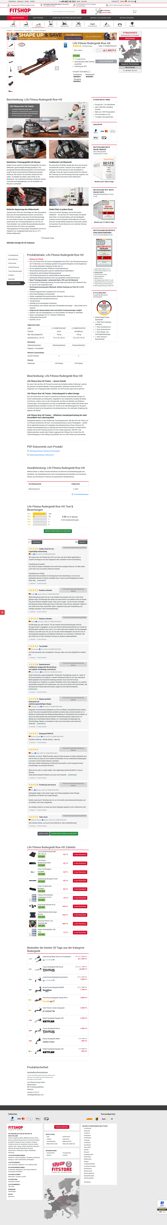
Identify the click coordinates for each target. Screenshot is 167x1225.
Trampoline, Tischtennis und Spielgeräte (66, 18)
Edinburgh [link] (36, 1157)
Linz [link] (26, 1164)
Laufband (87, 1133)
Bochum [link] (31, 1138)
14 (49, 516)
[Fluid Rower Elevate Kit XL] (32, 906)
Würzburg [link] (11, 1152)
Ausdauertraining (17, 18)
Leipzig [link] (19, 1146)
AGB (47, 1136)
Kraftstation (87, 1138)
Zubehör (11, 275)
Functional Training (89, 1166)
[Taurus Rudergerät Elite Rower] (38, 969)
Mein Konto (131, 1)
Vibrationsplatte (89, 1178)
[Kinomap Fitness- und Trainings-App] (32, 924)
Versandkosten (51, 1141)
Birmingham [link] (22, 1157)
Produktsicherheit (14, 283)
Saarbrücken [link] (12, 1150)
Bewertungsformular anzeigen (58, 531)
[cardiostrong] (49, 960)
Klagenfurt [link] (21, 1164)
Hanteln (86, 1150)
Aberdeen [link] (11, 1157)
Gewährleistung (13, 267)
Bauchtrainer (88, 1168)
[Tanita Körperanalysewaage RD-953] (32, 915)
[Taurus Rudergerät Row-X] (38, 1030)
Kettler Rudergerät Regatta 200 (53, 1049)
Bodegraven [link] (19, 1169)
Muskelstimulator (89, 1176)
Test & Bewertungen (15, 271)
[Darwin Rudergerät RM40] (38, 1041)
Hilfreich (32, 583)
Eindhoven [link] (33, 1169)
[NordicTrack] (49, 990)
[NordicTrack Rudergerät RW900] (38, 989)
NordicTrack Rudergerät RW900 (53, 987)
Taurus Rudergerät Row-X (51, 1028)
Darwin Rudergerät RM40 (51, 1039)
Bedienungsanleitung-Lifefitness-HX (41, 455)
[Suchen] (83, 11)
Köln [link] (15, 1146)
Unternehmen (12, 1)
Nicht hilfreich (42, 583)
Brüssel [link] (17, 1181)
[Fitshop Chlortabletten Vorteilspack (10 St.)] (32, 898)
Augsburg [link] (16, 1138)
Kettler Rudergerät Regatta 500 (53, 1018)
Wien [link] (35, 1164)
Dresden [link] (37, 1140)
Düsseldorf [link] (11, 1142)
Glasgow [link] (10, 1159)
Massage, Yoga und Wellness (100, 18)
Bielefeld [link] (26, 1138)
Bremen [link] (25, 1140)
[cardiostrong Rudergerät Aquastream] (38, 979)
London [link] (16, 1159)
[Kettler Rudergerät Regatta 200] (38, 1051)
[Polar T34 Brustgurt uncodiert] (32, 872)
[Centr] (49, 1011)
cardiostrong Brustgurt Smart (48, 879)
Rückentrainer (88, 1171)
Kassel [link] (36, 1144)
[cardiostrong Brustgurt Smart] (32, 880)
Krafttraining (38, 18)
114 (50, 514)
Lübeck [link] (24, 1146)
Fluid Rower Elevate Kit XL (47, 905)
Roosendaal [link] (11, 1171)
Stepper (86, 1161)
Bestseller (11, 279)
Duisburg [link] (18, 1142)
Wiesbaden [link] (32, 1150)
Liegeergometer (88, 1154)
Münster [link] (10, 1148)
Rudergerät (28, 30)
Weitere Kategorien (127, 18)
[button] (10, 45)
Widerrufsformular (52, 1144)
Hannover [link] (17, 1144)
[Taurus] (49, 970)
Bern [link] (13, 1176)
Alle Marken (87, 1182)
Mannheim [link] (30, 1146)
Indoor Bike (87, 1147)
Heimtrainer (87, 1157)
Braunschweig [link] (17, 1140)
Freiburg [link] (34, 1142)
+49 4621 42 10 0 (131, 70)
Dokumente (12, 263)
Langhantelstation (89, 1164)
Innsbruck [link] (15, 1164)
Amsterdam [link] (11, 1169)
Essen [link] (23, 1142)
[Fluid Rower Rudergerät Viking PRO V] (38, 1000)
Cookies (48, 1139)
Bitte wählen (78, 50)
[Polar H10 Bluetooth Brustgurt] (32, 889)
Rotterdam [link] (19, 1171)
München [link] (36, 1146)
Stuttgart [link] (26, 1150)
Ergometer (87, 1131)
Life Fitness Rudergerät (39, 30)
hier (61, 266)
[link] (96, 131)
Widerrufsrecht (67, 1141)
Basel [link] (10, 1176)
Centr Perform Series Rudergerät (53, 1008)
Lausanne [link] (18, 1176)
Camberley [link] (30, 1157)
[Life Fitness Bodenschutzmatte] (32, 863)
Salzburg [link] (31, 1164)
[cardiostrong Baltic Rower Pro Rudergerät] (38, 959)
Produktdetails (13, 255)
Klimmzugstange (89, 1173)
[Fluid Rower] (49, 1001)
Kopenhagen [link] (12, 1191)
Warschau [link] (11, 1196)
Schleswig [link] (19, 1150)
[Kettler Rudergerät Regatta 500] (38, 1020)
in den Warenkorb (106, 61)
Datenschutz (66, 1136)
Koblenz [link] (10, 1146)
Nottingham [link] (30, 1159)
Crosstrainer (87, 1128)
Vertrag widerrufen (61, 1127)
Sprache (122, 1)
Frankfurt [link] (28, 1142)
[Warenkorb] (135, 11)
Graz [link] (9, 1164)
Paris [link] (12, 1186)
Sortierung (36, 542)
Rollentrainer (88, 1159)
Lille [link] (9, 1186)
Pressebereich (67, 1153)
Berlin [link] (21, 1138)
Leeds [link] (16, 1157)
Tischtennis (87, 1142)
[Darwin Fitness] (49, 1042)
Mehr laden (43, 834)
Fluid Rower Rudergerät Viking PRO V (55, 998)
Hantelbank (87, 1145)
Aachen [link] (10, 1138)
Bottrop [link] (10, 1140)
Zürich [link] (24, 1176)
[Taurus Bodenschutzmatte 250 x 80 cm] (32, 854)
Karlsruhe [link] (30, 1144)
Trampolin (87, 1140)
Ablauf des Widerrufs (69, 1144)
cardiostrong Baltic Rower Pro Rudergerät (57, 957)
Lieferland (114, 1)
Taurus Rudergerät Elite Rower (53, 967)
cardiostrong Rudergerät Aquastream (55, 977)
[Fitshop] (20, 11)
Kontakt (32, 1)
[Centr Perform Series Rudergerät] (38, 1010)
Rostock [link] (30, 1148)
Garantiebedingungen (81, 494)
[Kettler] (49, 1021)
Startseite (9, 30)
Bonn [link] (36, 1138)
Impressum (20, 1)
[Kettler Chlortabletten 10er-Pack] (32, 932)
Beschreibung (13, 259)
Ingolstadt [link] (24, 1144)
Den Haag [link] (27, 1169)
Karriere (27, 1)
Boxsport (86, 1152)
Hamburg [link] (11, 1144)
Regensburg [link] (23, 1148)
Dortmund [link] (31, 1140)
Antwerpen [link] (11, 1181)
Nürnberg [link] (16, 1148)
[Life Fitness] (22, 44)
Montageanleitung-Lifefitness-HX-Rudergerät (44, 451)
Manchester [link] (22, 1159)
